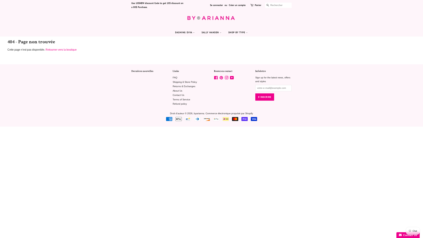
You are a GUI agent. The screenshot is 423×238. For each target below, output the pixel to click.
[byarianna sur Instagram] (226, 78)
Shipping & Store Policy (185, 82)
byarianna (199, 113)
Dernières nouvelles (142, 71)
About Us (177, 91)
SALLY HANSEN (211, 32)
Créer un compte (237, 5)
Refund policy (180, 104)
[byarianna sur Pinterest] (221, 78)
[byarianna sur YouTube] (232, 78)
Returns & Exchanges (184, 86)
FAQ (175, 77)
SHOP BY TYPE (237, 32)
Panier (258, 5)
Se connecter (216, 5)
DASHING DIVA (184, 32)
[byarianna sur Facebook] (216, 78)
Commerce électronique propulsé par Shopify (229, 113)
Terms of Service (181, 99)
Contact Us (178, 95)
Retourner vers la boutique (61, 49)
